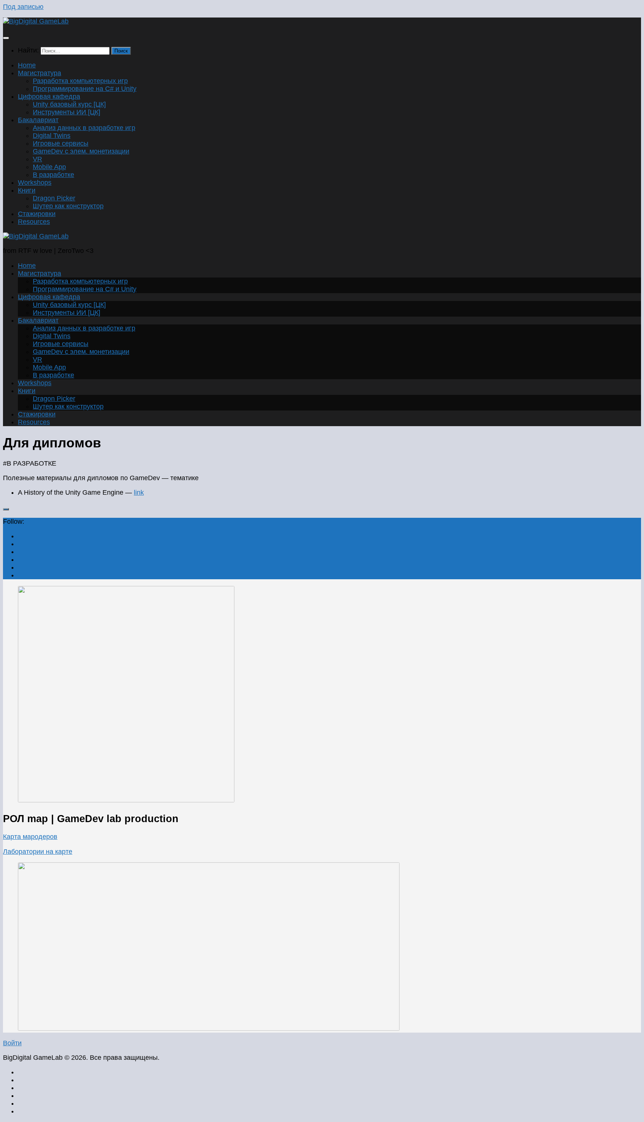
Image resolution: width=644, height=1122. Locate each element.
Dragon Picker (54, 198)
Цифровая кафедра (49, 96)
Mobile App (49, 167)
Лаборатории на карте (37, 851)
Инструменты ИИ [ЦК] (66, 112)
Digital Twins (51, 135)
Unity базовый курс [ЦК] (69, 104)
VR (37, 159)
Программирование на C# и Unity (84, 88)
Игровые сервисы (60, 143)
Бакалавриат (38, 120)
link (139, 492)
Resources (34, 221)
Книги (26, 190)
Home (27, 65)
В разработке (53, 174)
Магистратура (39, 73)
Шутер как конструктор (68, 206)
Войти (12, 1043)
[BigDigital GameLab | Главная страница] (36, 21)
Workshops (34, 182)
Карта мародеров (30, 836)
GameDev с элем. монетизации (81, 151)
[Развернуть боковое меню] (6, 509)
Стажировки (37, 214)
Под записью (23, 6)
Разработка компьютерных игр (80, 81)
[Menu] (6, 38)
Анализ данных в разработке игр (84, 127)
